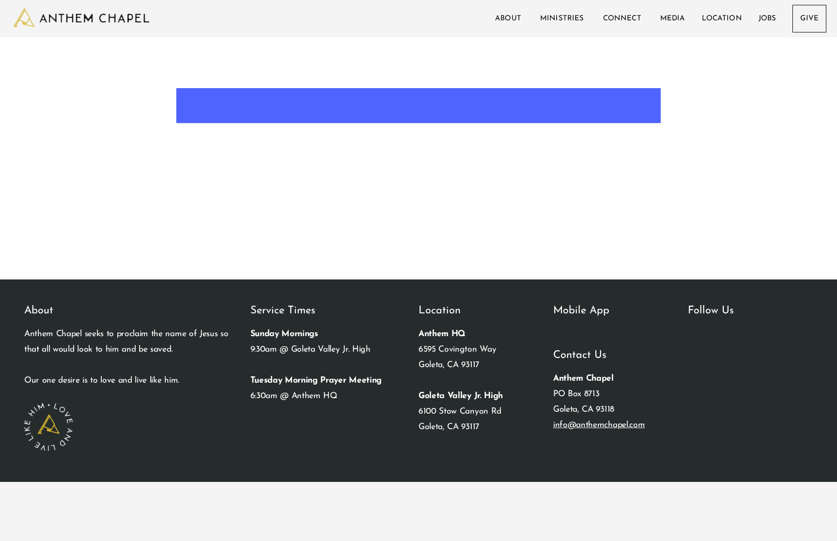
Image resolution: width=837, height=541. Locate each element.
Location (722, 18)
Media (672, 18)
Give (809, 18)
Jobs (767, 18)
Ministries (563, 18)
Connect (623, 18)
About (509, 18)
